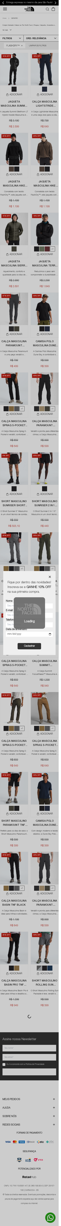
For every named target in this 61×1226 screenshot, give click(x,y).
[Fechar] (50, 577)
